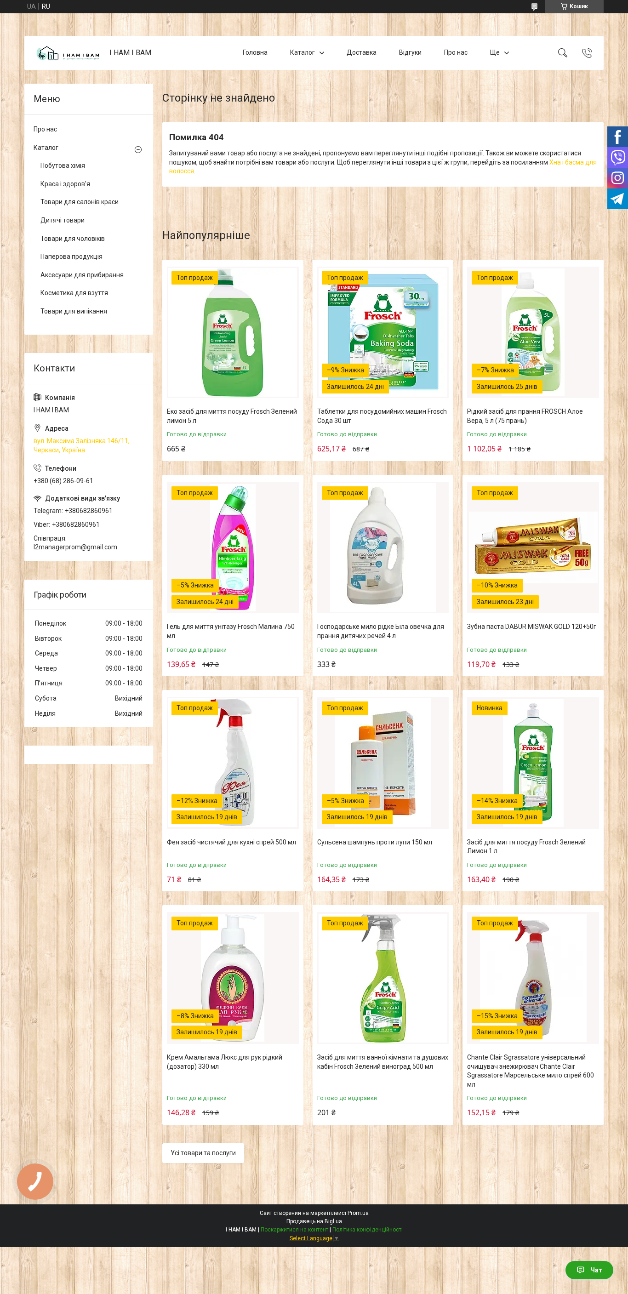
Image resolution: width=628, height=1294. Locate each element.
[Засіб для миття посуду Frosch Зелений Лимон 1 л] (533, 763)
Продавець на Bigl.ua (314, 1221)
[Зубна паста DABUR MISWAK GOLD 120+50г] (533, 548)
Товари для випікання (73, 311)
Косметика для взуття (74, 292)
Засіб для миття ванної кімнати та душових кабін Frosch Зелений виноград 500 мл (382, 1062)
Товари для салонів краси (79, 201)
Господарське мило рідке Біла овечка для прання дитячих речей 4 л (380, 631)
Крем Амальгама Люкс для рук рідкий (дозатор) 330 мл (224, 1062)
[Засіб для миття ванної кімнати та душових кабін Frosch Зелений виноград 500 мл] (383, 978)
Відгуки (410, 52)
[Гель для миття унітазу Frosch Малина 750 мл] (233, 548)
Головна (255, 52)
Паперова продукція (71, 256)
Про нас (456, 52)
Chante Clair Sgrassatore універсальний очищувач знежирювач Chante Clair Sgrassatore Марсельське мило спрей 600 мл (530, 1071)
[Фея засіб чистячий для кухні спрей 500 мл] (233, 763)
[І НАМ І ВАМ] (68, 53)
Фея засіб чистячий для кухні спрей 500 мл (231, 842)
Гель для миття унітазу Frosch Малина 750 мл (231, 631)
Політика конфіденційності (367, 1229)
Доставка (362, 52)
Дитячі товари (62, 220)
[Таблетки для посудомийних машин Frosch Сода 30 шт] (383, 333)
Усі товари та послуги (203, 1153)
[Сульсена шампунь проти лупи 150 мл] (383, 763)
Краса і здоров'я (65, 184)
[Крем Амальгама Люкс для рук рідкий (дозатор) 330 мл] (233, 978)
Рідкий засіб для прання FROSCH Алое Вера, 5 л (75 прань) (525, 416)
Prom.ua (358, 1213)
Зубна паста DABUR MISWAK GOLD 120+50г (531, 626)
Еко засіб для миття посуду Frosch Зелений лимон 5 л (232, 416)
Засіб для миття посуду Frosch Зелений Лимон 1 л (526, 846)
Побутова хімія (62, 165)
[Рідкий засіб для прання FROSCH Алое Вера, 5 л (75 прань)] (533, 333)
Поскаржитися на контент (294, 1229)
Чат (596, 1270)
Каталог (302, 52)
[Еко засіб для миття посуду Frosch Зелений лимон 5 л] (233, 333)
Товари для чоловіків (72, 238)
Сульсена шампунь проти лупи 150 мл (374, 842)
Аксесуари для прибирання (82, 275)
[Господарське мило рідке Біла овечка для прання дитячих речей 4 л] (383, 548)
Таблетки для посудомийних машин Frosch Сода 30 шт (382, 416)
